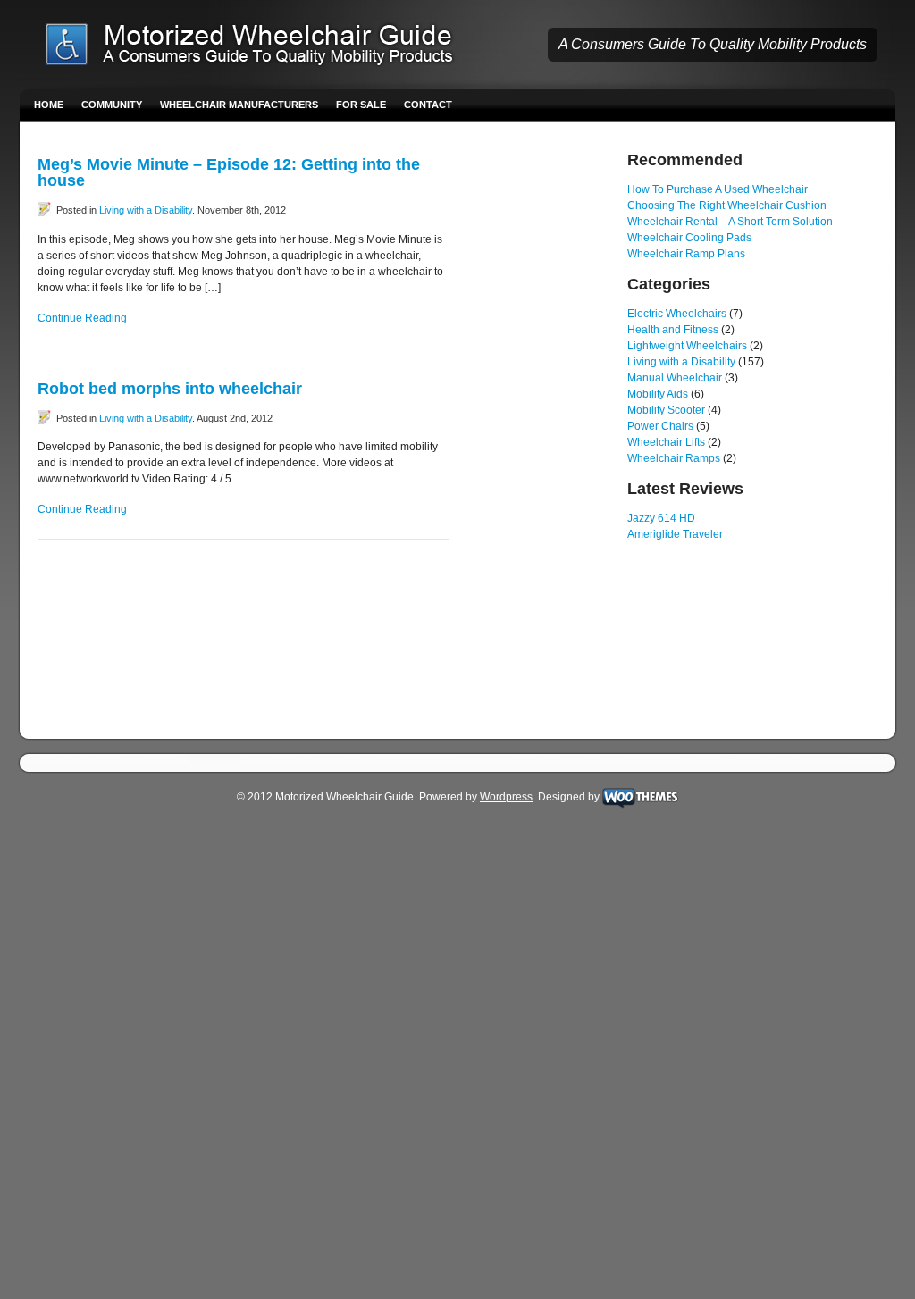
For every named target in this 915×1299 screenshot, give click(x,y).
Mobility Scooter (666, 410)
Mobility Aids (657, 394)
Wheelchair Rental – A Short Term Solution (730, 221)
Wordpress (506, 797)
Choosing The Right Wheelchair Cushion (727, 205)
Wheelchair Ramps (673, 458)
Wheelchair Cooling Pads (689, 237)
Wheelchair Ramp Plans (686, 253)
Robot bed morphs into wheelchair (170, 389)
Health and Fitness (672, 329)
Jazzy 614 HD (661, 518)
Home (48, 104)
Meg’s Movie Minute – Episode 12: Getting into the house (229, 172)
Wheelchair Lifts (666, 442)
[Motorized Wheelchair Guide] (261, 46)
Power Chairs (660, 426)
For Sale (361, 104)
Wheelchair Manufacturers (239, 104)
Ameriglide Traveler (675, 534)
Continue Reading (82, 318)
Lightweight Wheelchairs (687, 345)
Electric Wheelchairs (676, 313)
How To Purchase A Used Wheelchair (717, 189)
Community (111, 104)
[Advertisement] (537, 420)
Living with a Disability (145, 210)
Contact (428, 104)
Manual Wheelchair (674, 378)
